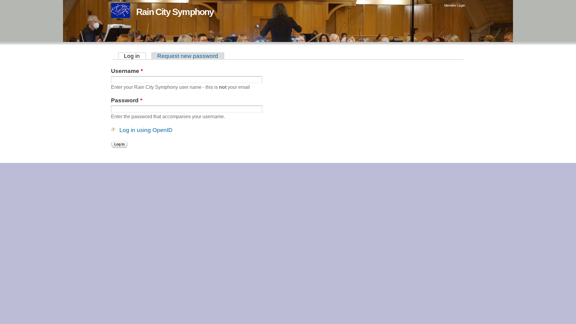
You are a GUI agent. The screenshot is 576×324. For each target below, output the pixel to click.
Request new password (187, 56)
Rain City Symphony (175, 12)
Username (127, 71)
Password (126, 100)
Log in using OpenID (145, 130)
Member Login (454, 5)
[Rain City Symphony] (120, 13)
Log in (135, 56)
